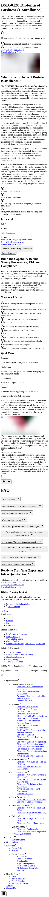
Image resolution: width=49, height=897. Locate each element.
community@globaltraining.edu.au (23, 604)
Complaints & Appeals (15, 657)
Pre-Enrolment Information (17, 634)
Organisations (12, 842)
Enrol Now (11, 625)
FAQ (8, 623)
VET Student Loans (14, 639)
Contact (9, 621)
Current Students (13, 641)
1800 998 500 (14, 607)
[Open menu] (4, 893)
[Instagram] (2, 611)
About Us (10, 618)
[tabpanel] (24, 346)
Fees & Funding (13, 636)
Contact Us (11, 888)
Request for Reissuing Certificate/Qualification (25, 643)
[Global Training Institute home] (12, 675)
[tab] (5, 249)
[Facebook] (4, 611)
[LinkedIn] (7, 611)
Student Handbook (14, 652)
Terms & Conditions (14, 662)
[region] (24, 459)
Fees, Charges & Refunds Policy (19, 655)
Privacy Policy (12, 659)
